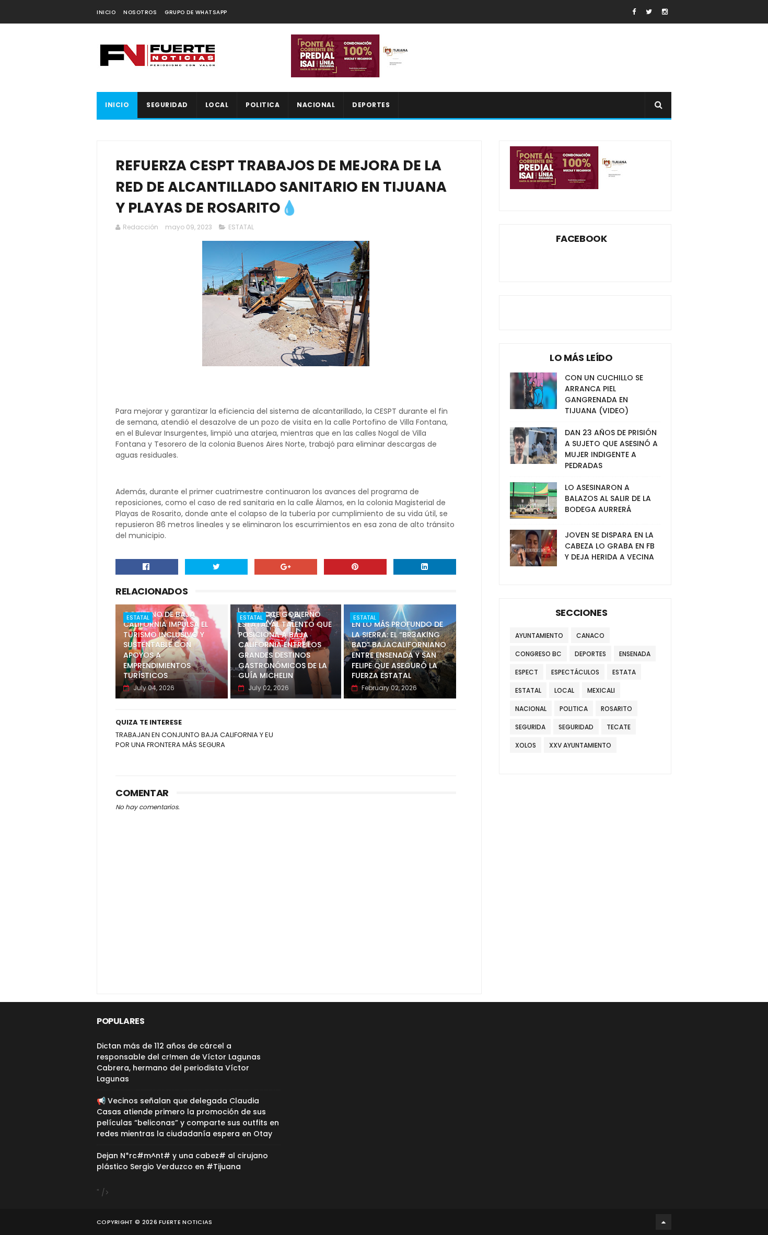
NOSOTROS (140, 12)
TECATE (619, 727)
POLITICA (263, 104)
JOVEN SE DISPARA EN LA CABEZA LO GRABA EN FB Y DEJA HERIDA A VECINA (610, 546)
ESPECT (526, 672)
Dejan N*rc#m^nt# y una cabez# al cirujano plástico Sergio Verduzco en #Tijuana (182, 1161)
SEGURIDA (530, 727)
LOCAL (217, 104)
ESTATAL (241, 227)
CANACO (590, 635)
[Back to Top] (663, 1222)
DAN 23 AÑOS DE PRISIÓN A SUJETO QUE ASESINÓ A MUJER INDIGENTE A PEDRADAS (611, 449)
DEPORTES (371, 104)
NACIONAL (316, 104)
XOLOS (525, 745)
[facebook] (634, 12)
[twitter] (649, 12)
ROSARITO (616, 708)
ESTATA (624, 672)
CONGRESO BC (538, 653)
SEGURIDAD (167, 104)
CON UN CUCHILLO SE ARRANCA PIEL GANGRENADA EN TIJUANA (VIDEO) (604, 394)
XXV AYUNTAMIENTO (580, 745)
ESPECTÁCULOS (575, 672)
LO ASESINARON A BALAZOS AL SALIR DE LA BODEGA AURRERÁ (608, 498)
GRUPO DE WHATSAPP (196, 12)
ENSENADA (634, 653)
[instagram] (664, 12)
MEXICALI (601, 690)
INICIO (106, 12)
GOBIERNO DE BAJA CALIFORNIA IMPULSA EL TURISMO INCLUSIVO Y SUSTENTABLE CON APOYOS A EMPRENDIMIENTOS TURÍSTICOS (165, 645)
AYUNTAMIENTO (539, 635)
